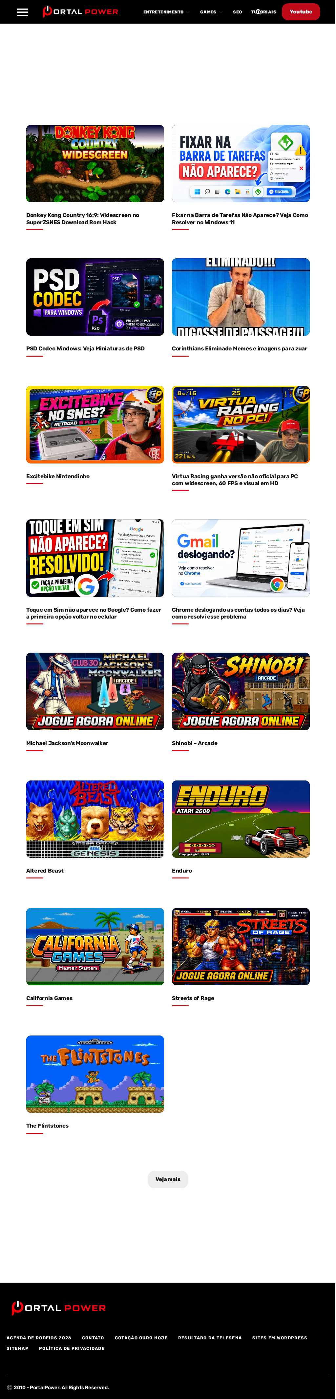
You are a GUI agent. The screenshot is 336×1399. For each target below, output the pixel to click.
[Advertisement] (168, 70)
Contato (93, 1337)
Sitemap (18, 1348)
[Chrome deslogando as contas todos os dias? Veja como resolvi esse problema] (241, 558)
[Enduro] (241, 819)
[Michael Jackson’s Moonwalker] (95, 691)
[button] (22, 12)
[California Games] (95, 946)
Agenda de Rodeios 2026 (39, 1337)
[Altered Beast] (95, 819)
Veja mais (168, 1179)
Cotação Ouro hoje (141, 1337)
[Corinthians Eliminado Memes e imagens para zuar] (241, 297)
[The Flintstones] (95, 1074)
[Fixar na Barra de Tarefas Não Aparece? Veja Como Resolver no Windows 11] (241, 163)
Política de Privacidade (72, 1348)
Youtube (301, 12)
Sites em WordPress (279, 1337)
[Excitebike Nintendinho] (95, 424)
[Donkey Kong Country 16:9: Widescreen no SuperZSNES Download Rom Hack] (95, 163)
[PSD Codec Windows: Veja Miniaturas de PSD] (95, 297)
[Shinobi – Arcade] (241, 691)
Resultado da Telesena (210, 1337)
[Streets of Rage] (241, 946)
